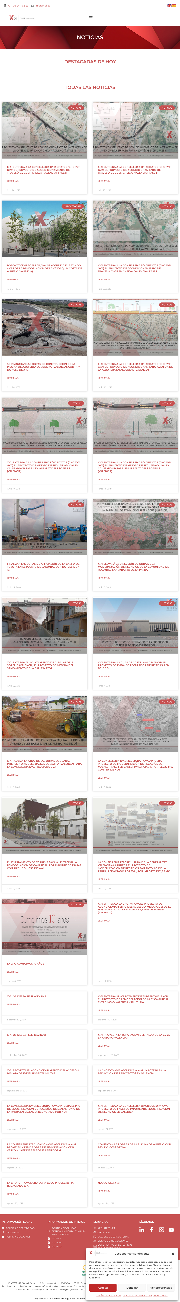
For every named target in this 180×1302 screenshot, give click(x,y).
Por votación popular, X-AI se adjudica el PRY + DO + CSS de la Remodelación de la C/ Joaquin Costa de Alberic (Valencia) (44, 268)
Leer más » (13, 181)
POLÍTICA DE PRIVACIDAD (137, 1295)
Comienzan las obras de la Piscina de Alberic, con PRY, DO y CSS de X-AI (134, 1146)
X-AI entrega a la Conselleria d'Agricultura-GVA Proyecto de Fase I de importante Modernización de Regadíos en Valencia (134, 1108)
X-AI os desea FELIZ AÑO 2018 (26, 996)
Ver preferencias (161, 1287)
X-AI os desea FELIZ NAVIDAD (26, 1034)
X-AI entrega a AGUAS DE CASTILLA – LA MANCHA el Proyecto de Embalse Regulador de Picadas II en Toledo (133, 665)
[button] (173, 1253)
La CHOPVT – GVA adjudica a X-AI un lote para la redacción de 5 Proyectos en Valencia (132, 1072)
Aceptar (103, 1287)
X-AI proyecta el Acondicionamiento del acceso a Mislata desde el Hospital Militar (43, 1072)
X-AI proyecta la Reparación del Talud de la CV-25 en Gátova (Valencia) (134, 1036)
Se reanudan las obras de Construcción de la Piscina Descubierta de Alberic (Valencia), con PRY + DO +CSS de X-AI (44, 367)
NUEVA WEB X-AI (109, 1182)
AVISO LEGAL (160, 1295)
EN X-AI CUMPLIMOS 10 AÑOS (25, 963)
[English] (169, 5)
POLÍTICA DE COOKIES (109, 1295)
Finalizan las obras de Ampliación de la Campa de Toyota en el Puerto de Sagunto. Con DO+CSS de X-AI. (43, 566)
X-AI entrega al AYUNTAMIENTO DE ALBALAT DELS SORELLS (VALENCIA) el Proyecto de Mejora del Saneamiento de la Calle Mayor (40, 665)
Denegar (132, 1287)
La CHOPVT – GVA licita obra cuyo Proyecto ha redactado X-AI (40, 1184)
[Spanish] (174, 5)
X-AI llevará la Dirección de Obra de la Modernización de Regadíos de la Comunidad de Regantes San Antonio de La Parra (133, 566)
